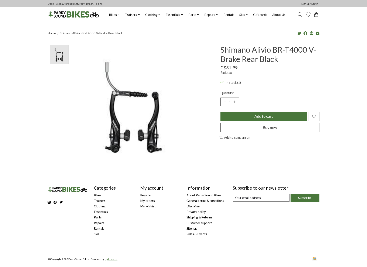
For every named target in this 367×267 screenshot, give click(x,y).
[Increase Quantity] (234, 102)
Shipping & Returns (199, 217)
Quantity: (227, 93)
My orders (147, 201)
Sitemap (192, 228)
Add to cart (263, 116)
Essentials (101, 212)
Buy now (270, 127)
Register (146, 195)
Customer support (199, 223)
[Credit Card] (314, 259)
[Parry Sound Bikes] (74, 14)
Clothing (100, 206)
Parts (98, 217)
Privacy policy (196, 212)
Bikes (97, 195)
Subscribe (305, 198)
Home (52, 33)
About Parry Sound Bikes (203, 195)
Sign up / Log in (309, 3)
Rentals (228, 15)
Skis (96, 234)
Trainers (100, 201)
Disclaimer (193, 206)
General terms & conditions (205, 201)
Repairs (99, 223)
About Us (278, 15)
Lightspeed (111, 259)
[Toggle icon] (300, 14)
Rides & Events (196, 234)
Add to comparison (237, 137)
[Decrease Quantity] (225, 102)
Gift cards (260, 15)
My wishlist (148, 206)
